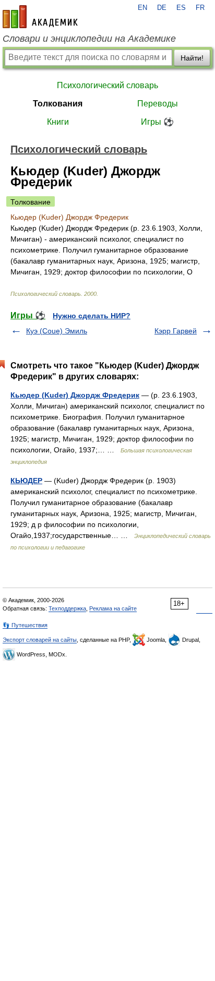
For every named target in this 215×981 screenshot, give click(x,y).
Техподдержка (67, 608)
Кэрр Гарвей (175, 331)
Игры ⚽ (157, 121)
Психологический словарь (107, 85)
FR (200, 7)
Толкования (57, 103)
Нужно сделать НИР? (91, 316)
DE (161, 7)
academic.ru (40, 16)
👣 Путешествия (25, 625)
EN (142, 7)
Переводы (157, 103)
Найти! (192, 58)
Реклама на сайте (113, 608)
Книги (58, 121)
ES (181, 7)
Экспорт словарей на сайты (40, 640)
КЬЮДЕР (26, 480)
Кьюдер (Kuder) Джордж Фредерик (74, 395)
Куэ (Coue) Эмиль (56, 331)
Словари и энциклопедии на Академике (89, 38)
